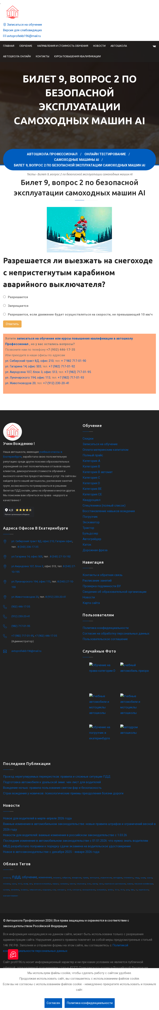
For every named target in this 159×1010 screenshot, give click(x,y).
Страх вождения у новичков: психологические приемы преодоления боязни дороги (63, 793)
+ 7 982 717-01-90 (73, 361)
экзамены (24, 890)
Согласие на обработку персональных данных (116, 633)
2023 (122, 890)
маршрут (56, 884)
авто (30, 884)
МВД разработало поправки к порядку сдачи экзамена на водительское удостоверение (67, 846)
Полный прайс (93, 455)
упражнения (106, 878)
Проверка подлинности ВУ (102, 586)
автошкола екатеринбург (42, 884)
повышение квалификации (143, 884)
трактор (149, 878)
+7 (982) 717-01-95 (78, 372)
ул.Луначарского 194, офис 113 (31, 581)
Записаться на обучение (24, 24)
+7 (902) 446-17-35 (46, 635)
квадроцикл (46, 890)
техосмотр (6, 884)
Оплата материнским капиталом (105, 450)
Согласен (53, 1003)
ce (136, 890)
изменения (45, 877)
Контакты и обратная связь (103, 575)
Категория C (91, 477)
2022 (20, 884)
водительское (144, 890)
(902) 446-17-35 (20, 606)
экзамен (57, 878)
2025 (69, 890)
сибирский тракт (35, 890)
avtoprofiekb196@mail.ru (23, 36)
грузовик (6, 890)
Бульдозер (90, 533)
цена (127, 890)
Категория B (91, 466)
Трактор (88, 528)
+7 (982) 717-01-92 (62, 366)
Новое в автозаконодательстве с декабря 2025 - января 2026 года (51, 852)
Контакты (42, 56)
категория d (76, 890)
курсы (14, 884)
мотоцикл (94, 878)
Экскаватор (91, 522)
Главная (8, 45)
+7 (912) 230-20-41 (56, 383)
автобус (110, 890)
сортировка (64, 884)
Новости (99, 45)
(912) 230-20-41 (20, 616)
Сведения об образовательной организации (114, 592)
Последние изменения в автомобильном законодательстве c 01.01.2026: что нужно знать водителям (75, 841)
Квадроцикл (91, 500)
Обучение (25, 45)
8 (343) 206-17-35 (28, 546)
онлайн (143, 878)
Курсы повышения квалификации (77, 56)
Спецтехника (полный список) (104, 505)
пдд (16, 876)
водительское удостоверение (115, 884)
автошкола (7, 878)
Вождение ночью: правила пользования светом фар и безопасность (52, 788)
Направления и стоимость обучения (62, 45)
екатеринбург (101, 890)
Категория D (91, 483)
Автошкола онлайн (17, 56)
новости (72, 884)
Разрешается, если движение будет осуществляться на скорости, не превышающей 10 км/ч (80, 314)
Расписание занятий (97, 580)
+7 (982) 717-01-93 (71, 377)
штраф (25, 884)
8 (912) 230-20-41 (55, 596)
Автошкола (119, 45)
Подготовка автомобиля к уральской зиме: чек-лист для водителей (52, 782)
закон (101, 884)
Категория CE (92, 494)
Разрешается (18, 297)
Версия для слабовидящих (22, 30)
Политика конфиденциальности (106, 628)
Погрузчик (90, 517)
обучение (29, 877)
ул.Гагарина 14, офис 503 (26, 556)
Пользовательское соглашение (105, 639)
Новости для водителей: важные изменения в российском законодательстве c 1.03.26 (65, 835)
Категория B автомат (98, 472)
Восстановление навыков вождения (109, 511)
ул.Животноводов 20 (25, 596)
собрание (66, 878)
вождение (76, 878)
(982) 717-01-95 (20, 626)
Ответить (12, 324)
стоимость (128, 878)
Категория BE (92, 489)
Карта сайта (91, 603)
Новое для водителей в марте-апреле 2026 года (37, 818)
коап (54, 890)
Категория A (91, 461)
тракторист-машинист (10, 896)
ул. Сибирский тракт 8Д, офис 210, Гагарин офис (41, 541)
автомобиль (15, 890)
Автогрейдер (92, 539)
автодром (117, 878)
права (85, 878)
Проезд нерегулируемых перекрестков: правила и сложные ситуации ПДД (56, 776)
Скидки (88, 438)
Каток (87, 544)
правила (130, 884)
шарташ (95, 884)
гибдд (137, 878)
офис (132, 890)
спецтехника (81, 884)
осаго (89, 884)
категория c (61, 890)
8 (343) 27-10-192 (60, 556)
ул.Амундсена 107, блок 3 (27, 566)
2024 (117, 890)
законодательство (88, 890)
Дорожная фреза (95, 550)
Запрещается (18, 306)
